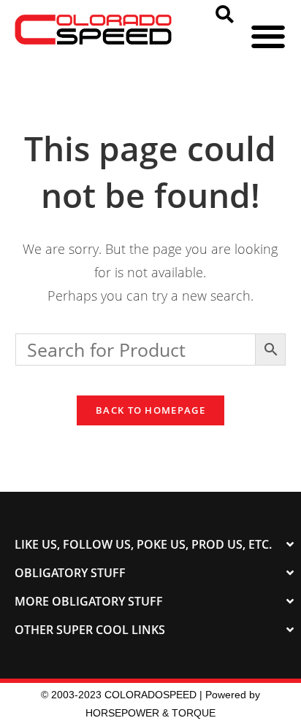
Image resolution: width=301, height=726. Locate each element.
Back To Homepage (150, 410)
